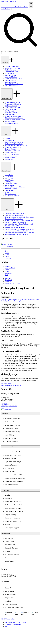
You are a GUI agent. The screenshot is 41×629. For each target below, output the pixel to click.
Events (7, 253)
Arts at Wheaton (9, 140)
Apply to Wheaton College (13, 107)
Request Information (11, 109)
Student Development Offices (13, 501)
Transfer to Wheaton (11, 113)
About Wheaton (6, 171)
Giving (7, 254)
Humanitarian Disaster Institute (14, 219)
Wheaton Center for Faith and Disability (17, 231)
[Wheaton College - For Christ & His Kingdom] (6, 409)
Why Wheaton (9, 175)
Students (7, 266)
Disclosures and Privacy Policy (15, 622)
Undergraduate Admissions (13, 104)
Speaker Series (9, 301)
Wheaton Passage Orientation (13, 508)
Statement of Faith (10, 545)
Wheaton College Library (12, 431)
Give (8, 9)
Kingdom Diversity (10, 149)
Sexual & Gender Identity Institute (15, 227)
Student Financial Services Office (15, 119)
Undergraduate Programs (12, 68)
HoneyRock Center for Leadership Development (19, 217)
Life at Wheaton (23, 7)
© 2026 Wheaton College (7, 619)
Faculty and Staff (10, 268)
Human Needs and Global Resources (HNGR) (19, 220)
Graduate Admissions (11, 106)
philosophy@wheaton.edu (9, 406)
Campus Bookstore (10, 194)
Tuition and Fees (10, 114)
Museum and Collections (12, 558)
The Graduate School (11, 422)
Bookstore (8, 258)
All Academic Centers (11, 441)
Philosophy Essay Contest (12, 283)
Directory (7, 192)
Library (7, 256)
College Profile (9, 178)
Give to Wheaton (10, 185)
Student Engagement (11, 156)
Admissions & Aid (13, 7)
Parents (7, 269)
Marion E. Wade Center (12, 226)
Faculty (21, 299)
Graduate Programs (10, 70)
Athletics (7, 138)
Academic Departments (12, 66)
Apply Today (5, 385)
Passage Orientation (10, 152)
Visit (6, 9)
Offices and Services (11, 188)
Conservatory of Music (11, 71)
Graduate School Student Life (14, 144)
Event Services (9, 190)
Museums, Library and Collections (15, 187)
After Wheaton (9, 180)
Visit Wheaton (9, 176)
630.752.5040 (5, 404)
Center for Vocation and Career (14, 142)
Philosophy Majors (6, 383)
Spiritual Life (8, 159)
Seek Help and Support (12, 154)
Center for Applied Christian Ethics (15, 213)
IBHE (7, 626)
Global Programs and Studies (13, 78)
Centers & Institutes (7, 210)
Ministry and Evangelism (12, 151)
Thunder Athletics (10, 245)
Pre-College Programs (11, 85)
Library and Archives (11, 77)
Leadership (8, 182)
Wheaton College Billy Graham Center (16, 234)
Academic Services (10, 80)
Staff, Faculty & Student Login (14, 607)
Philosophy (8, 281)
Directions (8, 601)
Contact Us (8, 588)
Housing (7, 524)
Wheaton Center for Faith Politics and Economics (19, 232)
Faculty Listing (9, 73)
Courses (25, 299)
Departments (8, 280)
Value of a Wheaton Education (14, 118)
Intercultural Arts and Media (13, 147)
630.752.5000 (5, 581)
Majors (17, 299)
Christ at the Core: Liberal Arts (14, 84)
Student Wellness (10, 157)
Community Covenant (11, 183)
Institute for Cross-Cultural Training (15, 222)
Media (6, 275)
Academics (4, 7)
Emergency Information (13, 624)
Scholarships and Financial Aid (14, 116)
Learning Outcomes (20, 301)
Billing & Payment (10, 121)
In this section (5, 297)
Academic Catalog (10, 82)
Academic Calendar (10, 75)
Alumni (7, 271)
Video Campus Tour (11, 604)
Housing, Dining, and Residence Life (16, 145)
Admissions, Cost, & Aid (12, 102)
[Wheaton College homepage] (8, 1)
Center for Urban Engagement (14, 215)
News (6, 251)
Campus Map (9, 598)
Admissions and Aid (7, 447)
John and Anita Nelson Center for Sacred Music (19, 224)
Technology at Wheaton (12, 195)
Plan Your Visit (9, 111)
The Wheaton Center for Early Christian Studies (19, 229)
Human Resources (10, 594)
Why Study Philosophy (8, 299)
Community (8, 273)
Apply (3, 9)
